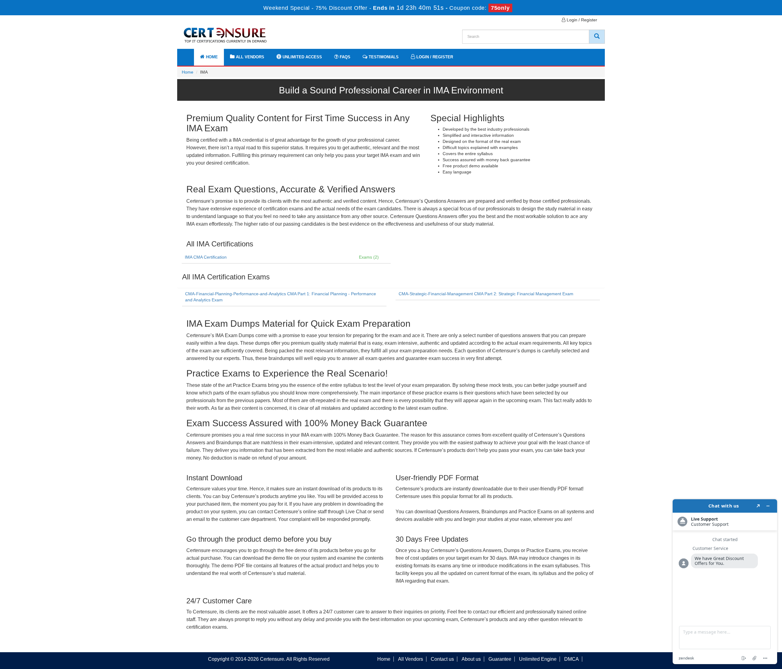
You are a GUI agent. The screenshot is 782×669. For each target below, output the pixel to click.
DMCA (571, 659)
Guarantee (499, 659)
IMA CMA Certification (206, 257)
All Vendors (249, 57)
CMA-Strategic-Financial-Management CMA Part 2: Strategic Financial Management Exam (486, 293)
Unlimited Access (301, 57)
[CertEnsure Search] (597, 37)
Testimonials (383, 57)
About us (471, 659)
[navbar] (189, 54)
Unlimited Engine (538, 659)
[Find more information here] (725, 581)
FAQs (344, 57)
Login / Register (581, 19)
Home (211, 57)
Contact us (442, 659)
